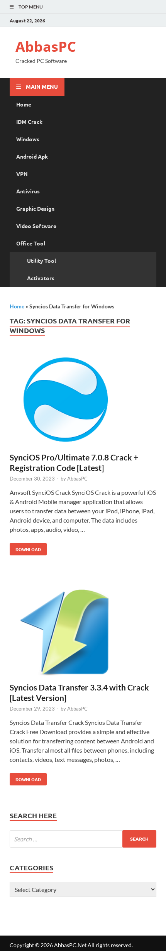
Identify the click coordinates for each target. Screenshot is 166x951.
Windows (27, 138)
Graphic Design (35, 208)
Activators (40, 277)
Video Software (36, 225)
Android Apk (32, 156)
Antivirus (28, 191)
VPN (22, 173)
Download (25, 547)
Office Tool (30, 243)
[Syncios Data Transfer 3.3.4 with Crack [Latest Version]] (83, 631)
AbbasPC (45, 46)
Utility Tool (41, 260)
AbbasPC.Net (70, 945)
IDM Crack (29, 121)
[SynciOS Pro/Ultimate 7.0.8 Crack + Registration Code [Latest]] (83, 401)
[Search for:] (83, 839)
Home (23, 104)
